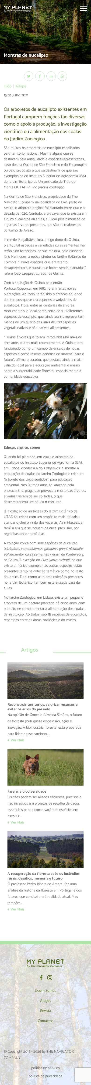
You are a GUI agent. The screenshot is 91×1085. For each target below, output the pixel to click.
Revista (45, 1011)
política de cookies (45, 1068)
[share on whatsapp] (62, 76)
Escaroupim (78, 165)
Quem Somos (45, 991)
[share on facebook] (40, 76)
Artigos (21, 86)
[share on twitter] (28, 76)
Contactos (45, 1021)
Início (8, 86)
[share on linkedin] (51, 76)
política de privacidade (45, 1076)
